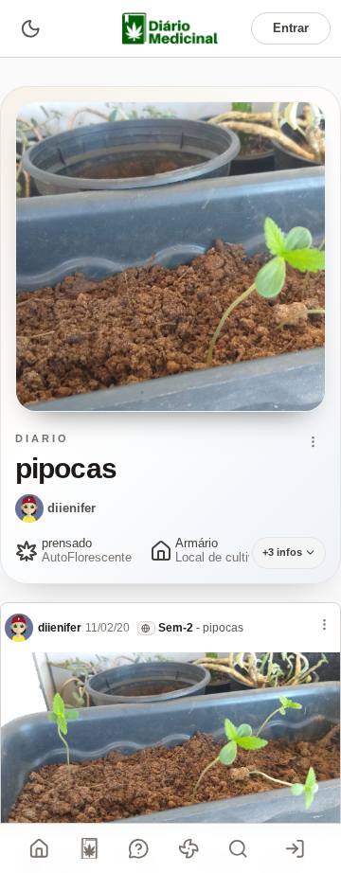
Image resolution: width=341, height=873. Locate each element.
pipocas (223, 627)
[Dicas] (188, 848)
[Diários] (89, 848)
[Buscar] (239, 848)
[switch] (29, 28)
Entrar (291, 28)
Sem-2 (175, 627)
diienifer (71, 508)
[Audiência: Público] (146, 628)
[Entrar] (296, 848)
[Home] (40, 848)
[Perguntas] (139, 848)
